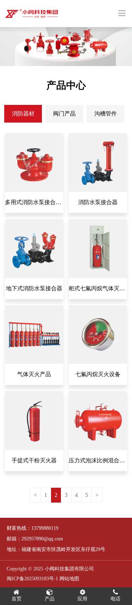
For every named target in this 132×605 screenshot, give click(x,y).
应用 (82, 598)
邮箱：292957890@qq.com (35, 538)
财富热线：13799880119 (32, 528)
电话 (115, 598)
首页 (16, 598)
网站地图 (69, 578)
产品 (50, 598)
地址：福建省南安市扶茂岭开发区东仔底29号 (56, 549)
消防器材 (23, 114)
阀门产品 (64, 114)
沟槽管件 (105, 114)
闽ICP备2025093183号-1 (32, 578)
